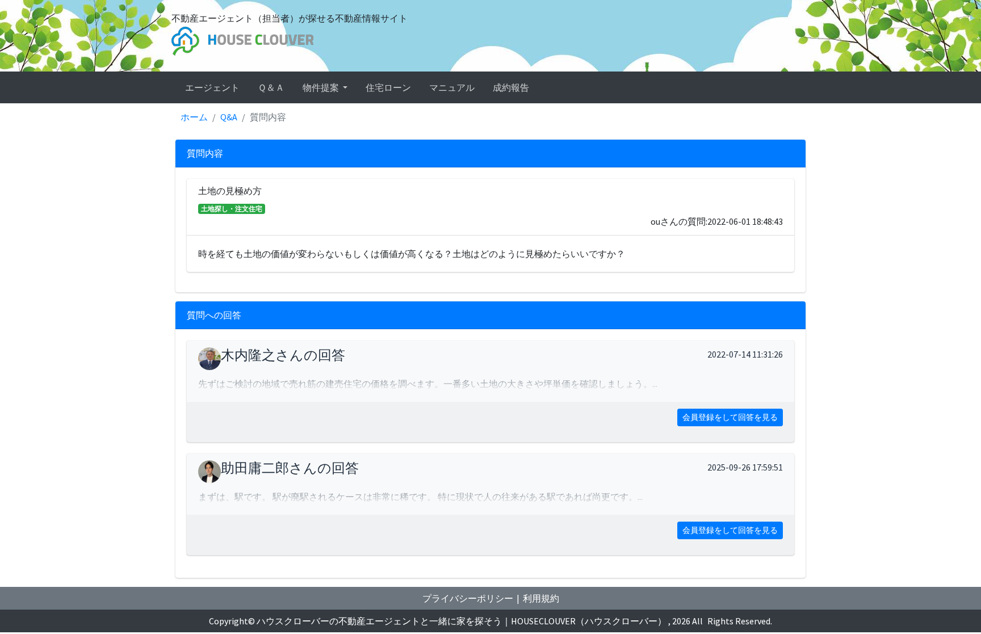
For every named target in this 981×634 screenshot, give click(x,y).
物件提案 (322, 87)
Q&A (228, 117)
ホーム (194, 117)
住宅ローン (388, 87)
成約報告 (511, 87)
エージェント (212, 87)
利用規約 (541, 598)
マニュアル (452, 87)
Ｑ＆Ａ (271, 87)
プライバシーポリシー (467, 598)
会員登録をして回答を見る (730, 417)
